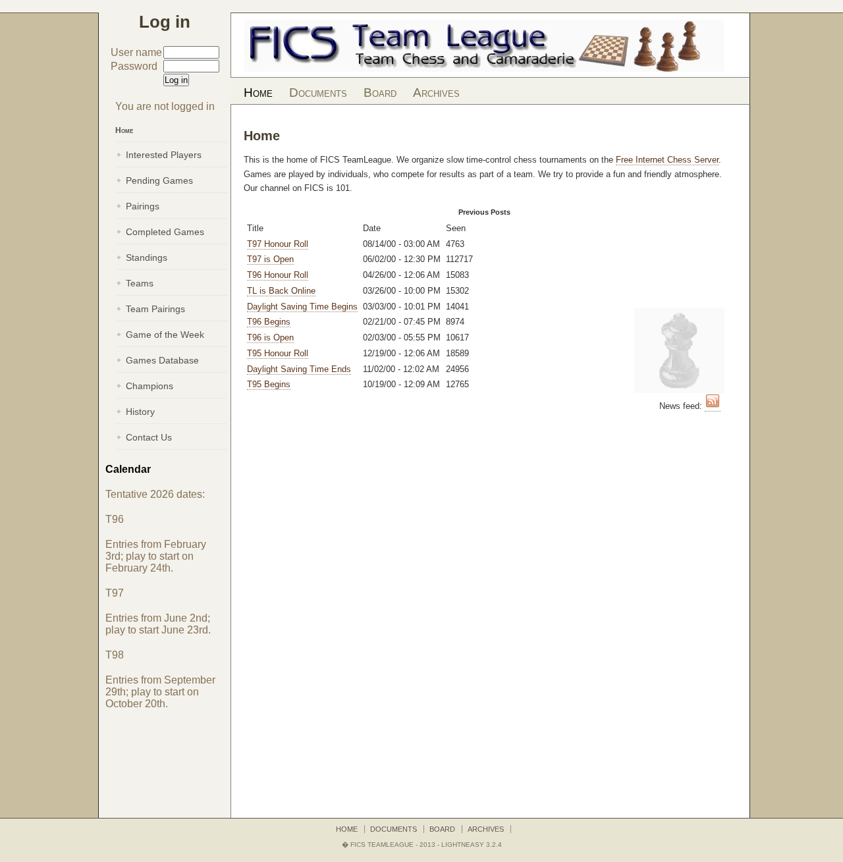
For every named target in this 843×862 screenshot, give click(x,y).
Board (380, 92)
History (140, 411)
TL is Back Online (281, 291)
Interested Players (164, 154)
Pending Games (159, 180)
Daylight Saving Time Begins (302, 306)
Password (134, 66)
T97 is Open (270, 259)
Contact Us (149, 437)
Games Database (162, 360)
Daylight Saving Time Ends (299, 369)
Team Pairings (155, 309)
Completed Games (165, 232)
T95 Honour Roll (277, 353)
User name (136, 52)
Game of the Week (165, 334)
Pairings (142, 206)
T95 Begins (268, 384)
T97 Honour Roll (277, 244)
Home (258, 92)
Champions (149, 386)
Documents (318, 92)
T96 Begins (268, 322)
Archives (436, 92)
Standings (146, 257)
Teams (139, 283)
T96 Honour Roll (277, 275)
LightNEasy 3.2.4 (471, 844)
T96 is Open (270, 337)
